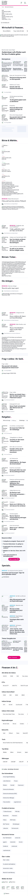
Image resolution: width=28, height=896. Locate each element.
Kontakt (12, 785)
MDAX (23, 695)
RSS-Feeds (12, 819)
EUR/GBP (13, 761)
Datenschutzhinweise (8, 789)
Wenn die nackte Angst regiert (10, 288)
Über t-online (6, 860)
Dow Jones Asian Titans (9, 714)
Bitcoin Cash (6, 723)
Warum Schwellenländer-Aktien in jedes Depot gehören (17, 329)
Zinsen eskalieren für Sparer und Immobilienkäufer (18, 317)
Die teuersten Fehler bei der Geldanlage (17, 428)
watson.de (17, 837)
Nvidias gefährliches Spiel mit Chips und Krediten (17, 230)
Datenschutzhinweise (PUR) (10, 793)
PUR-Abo (17, 811)
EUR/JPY (21, 761)
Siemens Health (5, 192)
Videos (4, 819)
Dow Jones (21, 714)
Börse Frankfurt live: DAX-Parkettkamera (13, 742)
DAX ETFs (14, 685)
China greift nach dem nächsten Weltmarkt (14, 201)
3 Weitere (5, 145)
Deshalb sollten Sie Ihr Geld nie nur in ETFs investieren (16, 450)
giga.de (5, 842)
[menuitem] (25, 3)
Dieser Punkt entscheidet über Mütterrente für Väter (17, 407)
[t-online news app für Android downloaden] (12, 882)
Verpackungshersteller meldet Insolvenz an (7, 648)
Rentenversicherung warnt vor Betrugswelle (18, 78)
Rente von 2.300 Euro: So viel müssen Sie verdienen (17, 505)
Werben (5, 785)
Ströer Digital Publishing (9, 776)
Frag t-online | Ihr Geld (19, 31)
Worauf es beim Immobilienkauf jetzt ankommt (16, 610)
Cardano (22, 723)
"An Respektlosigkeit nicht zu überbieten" (18, 100)
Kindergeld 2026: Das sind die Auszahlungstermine (18, 470)
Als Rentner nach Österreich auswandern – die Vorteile (17, 494)
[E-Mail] (22, 3)
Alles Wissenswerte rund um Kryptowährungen (17, 600)
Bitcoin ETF (6, 685)
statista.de (14, 846)
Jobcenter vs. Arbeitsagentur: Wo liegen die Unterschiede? (18, 462)
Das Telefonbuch (7, 837)
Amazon (19, 752)
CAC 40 (4, 676)
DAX (18, 676)
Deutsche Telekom (6, 190)
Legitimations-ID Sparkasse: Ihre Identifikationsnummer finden (17, 484)
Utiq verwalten (6, 802)
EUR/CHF (5, 761)
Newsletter (6, 815)
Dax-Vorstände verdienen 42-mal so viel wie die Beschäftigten (17, 240)
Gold (4, 733)
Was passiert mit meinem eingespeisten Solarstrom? (10, 366)
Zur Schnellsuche (5, 22)
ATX (4, 704)
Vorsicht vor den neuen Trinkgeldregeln (17, 440)
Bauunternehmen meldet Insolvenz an (18, 69)
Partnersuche (15, 828)
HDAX (16, 695)
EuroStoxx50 (19, 704)
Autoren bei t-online (8, 868)
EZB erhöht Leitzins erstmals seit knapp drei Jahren (18, 649)
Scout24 (4, 185)
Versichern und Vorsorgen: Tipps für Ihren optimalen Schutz (13, 573)
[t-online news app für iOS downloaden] (5, 882)
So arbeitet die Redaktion (9, 864)
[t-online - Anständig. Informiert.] (6, 2)
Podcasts (14, 815)
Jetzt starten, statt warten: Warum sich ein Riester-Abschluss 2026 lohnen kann (17, 631)
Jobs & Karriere (6, 781)
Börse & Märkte (6, 31)
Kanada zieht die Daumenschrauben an (16, 87)
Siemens (4, 187)
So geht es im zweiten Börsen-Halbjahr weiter (17, 249)
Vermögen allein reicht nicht (17, 620)
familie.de (5, 846)
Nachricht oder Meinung (9, 872)
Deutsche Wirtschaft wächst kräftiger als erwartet (16, 109)
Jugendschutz (17, 802)
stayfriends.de (6, 850)
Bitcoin (14, 723)
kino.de (20, 842)
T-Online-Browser (7, 811)
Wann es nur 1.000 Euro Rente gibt (17, 528)
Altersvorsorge (6, 420)
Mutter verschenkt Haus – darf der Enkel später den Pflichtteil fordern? (18, 395)
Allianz (11, 752)
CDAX (11, 676)
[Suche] (18, 3)
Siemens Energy (6, 186)
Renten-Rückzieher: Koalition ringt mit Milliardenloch (7, 70)
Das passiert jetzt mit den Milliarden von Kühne (18, 117)
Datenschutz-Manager (8, 797)
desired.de (12, 842)
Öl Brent (11, 733)
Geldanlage (22, 420)
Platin (18, 733)
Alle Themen (6, 824)
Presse (16, 781)
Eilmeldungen (16, 824)
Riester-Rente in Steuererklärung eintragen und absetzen (18, 517)
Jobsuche (5, 828)
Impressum (21, 785)
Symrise (4, 191)
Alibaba (5, 752)
